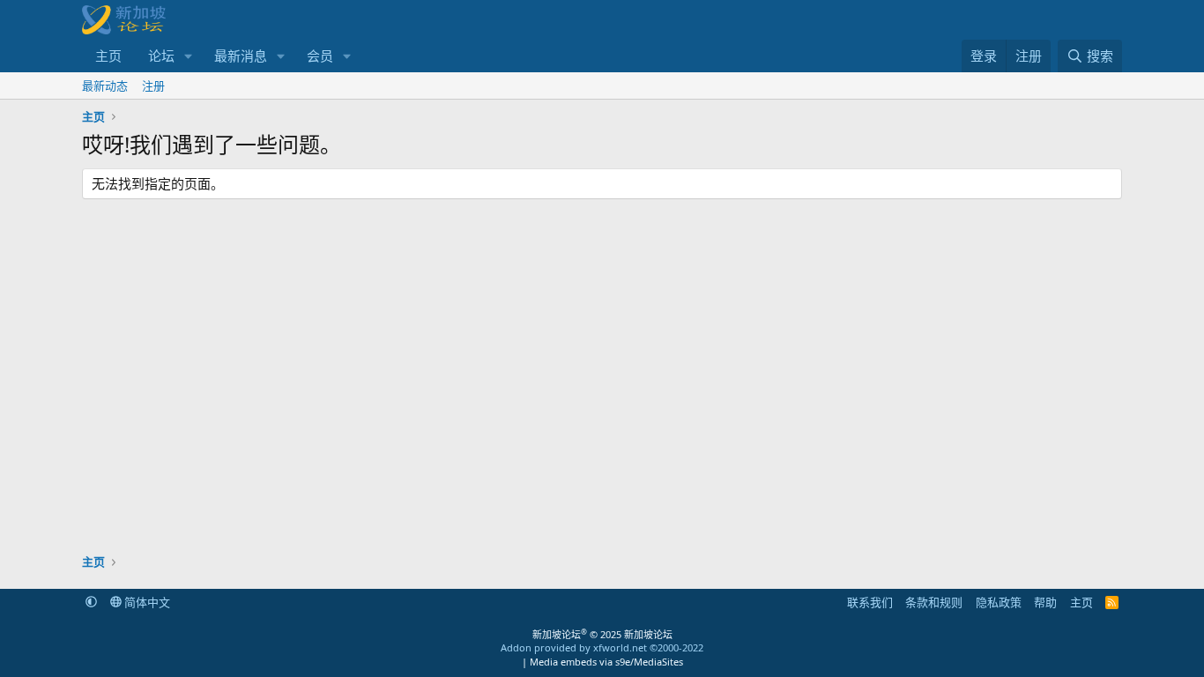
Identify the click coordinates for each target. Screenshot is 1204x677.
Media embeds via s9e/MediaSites (606, 661)
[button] (188, 56)
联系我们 (870, 602)
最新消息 (240, 55)
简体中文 (146, 602)
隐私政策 (999, 602)
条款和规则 (933, 602)
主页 (108, 55)
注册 (153, 85)
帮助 (1045, 602)
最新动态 (105, 85)
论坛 (161, 55)
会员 (320, 55)
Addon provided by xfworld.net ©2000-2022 (602, 647)
